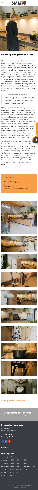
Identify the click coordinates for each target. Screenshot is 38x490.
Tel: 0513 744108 (6, 435)
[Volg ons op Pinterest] (9, 441)
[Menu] (2, 3)
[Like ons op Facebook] (3, 441)
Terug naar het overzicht (13, 400)
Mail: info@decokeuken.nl (10, 437)
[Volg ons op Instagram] (6, 441)
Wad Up (23, 487)
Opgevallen (15, 487)
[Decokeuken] (35, 133)
